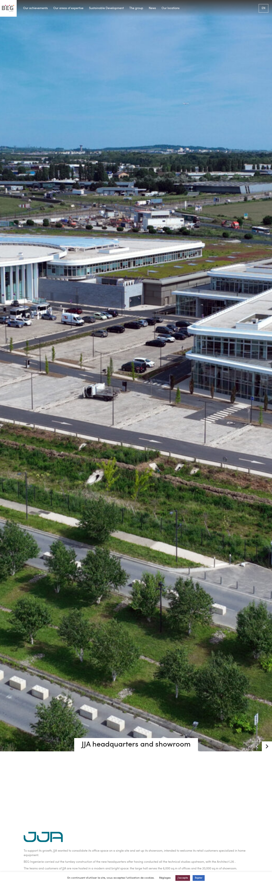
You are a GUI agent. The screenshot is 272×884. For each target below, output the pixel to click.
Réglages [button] (165, 878)
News (152, 8)
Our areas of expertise (68, 8)
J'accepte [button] (183, 878)
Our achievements (35, 8)
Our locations (170, 8)
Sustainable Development (106, 8)
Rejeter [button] (198, 878)
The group (136, 8)
